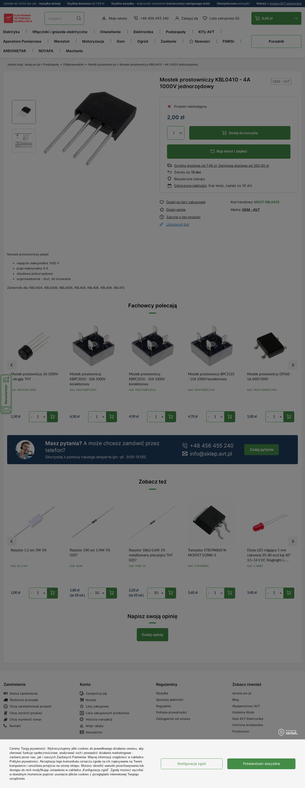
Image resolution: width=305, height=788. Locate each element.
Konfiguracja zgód (192, 764)
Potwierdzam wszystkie (261, 764)
